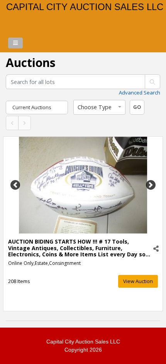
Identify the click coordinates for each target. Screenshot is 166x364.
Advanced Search (139, 92)
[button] (99, 107)
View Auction (138, 281)
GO (137, 106)
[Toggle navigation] (15, 43)
